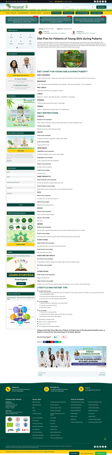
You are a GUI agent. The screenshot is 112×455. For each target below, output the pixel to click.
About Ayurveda (36, 402)
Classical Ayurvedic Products (77, 402)
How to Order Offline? (37, 417)
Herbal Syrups (92, 416)
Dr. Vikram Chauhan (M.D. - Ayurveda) (86, 33)
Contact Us (46, 13)
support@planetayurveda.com (20, 75)
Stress (30, 43)
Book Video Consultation (87, 453)
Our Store (102, 7)
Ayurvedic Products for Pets (95, 402)
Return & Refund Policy (55, 432)
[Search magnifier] (92, 7)
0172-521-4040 (16, 391)
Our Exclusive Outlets (37, 423)
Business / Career (36, 13)
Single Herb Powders (76, 410)
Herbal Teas (91, 413)
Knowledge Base (23, 13)
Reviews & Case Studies (38, 435)
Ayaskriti (40, 374)
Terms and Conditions (37, 438)
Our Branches (35, 420)
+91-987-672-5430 (55, 391)
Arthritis (30, 37)
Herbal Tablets (74, 413)
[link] (22, 20)
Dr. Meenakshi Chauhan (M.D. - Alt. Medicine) (54, 33)
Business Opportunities (55, 407)
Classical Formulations (55, 410)
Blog (33, 407)
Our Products (56, 13)
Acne (21, 37)
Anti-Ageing (20, 43)
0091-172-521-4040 (17, 389)
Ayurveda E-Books (36, 404)
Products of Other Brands (77, 422)
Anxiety (11, 43)
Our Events (52, 420)
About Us (13, 13)
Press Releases (36, 429)
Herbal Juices (74, 416)
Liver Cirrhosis (102, 374)
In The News (53, 417)
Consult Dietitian (97, 13)
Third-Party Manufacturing (56, 438)
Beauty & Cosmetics (93, 410)
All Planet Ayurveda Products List (58, 402)
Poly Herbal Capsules (76, 407)
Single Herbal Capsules (76, 404)
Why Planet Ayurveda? (37, 426)
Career (34, 410)
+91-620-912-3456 (55, 389)
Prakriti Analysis (54, 426)
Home (8, 13)
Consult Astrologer (82, 13)
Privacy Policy (53, 429)
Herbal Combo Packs (93, 404)
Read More (9, 160)
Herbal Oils (73, 419)
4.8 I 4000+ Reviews (67, 1)
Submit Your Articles (55, 435)
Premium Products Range (94, 419)
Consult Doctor (68, 13)
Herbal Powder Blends (94, 407)
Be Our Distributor (54, 404)
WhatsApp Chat (101, 453)
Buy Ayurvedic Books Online (95, 422)
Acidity (11, 37)
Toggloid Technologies (49, 451)
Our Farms (52, 423)
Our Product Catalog (37, 432)
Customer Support (36, 413)
